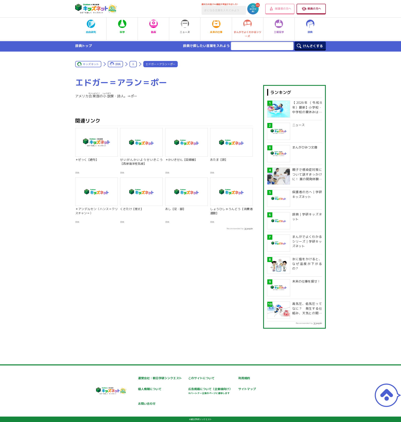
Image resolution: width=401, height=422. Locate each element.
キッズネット (91, 64)
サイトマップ (247, 389)
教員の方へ (314, 8)
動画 (153, 32)
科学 (122, 32)
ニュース (185, 32)
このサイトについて (201, 378)
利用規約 (244, 378)
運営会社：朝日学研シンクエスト (160, 378)
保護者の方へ (283, 8)
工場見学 (279, 32)
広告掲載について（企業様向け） (210, 391)
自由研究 (91, 32)
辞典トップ (83, 45)
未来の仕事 (216, 32)
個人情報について (149, 389)
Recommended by (235, 228)
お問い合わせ (147, 404)
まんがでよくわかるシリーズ (247, 34)
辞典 (310, 32)
